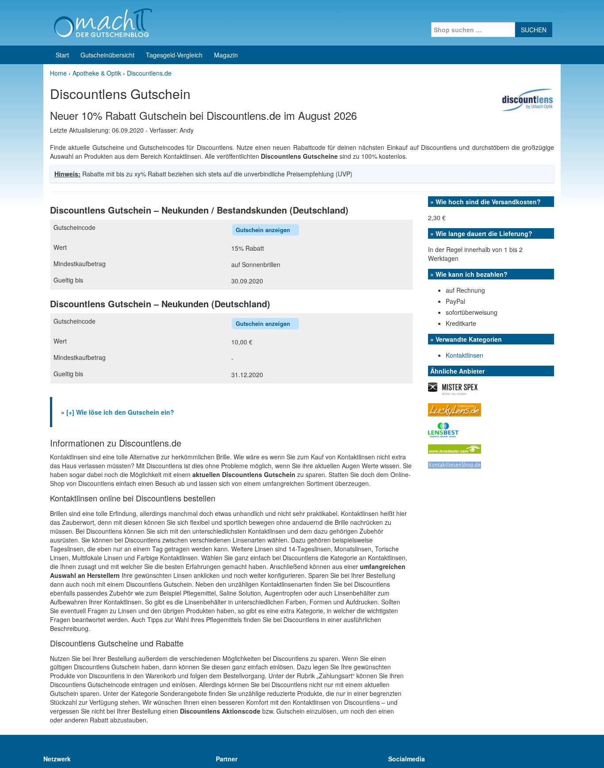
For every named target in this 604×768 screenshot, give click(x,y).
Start (62, 54)
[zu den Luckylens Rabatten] (454, 409)
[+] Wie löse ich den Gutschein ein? (120, 412)
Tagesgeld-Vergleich (174, 54)
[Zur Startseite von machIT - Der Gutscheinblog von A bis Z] (103, 21)
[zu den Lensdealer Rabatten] (454, 447)
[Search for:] (473, 29)
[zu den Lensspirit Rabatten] (443, 428)
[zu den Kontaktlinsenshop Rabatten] (454, 464)
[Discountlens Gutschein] (527, 98)
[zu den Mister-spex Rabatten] (453, 388)
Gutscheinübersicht (107, 54)
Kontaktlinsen (464, 355)
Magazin (226, 54)
